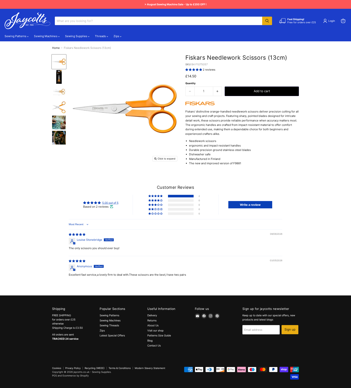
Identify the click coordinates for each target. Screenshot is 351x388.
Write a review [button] (250, 205)
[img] (77, 234)
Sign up (289, 329)
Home (56, 47)
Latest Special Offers (112, 335)
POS (54, 375)
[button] (194, 69)
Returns (151, 320)
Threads (101, 36)
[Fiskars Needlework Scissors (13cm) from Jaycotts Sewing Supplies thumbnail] (59, 62)
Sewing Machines (46, 36)
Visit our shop (155, 330)
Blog (150, 340)
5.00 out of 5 (110, 203)
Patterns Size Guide (159, 335)
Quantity (190, 83)
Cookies (56, 368)
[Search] (267, 21)
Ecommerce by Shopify (76, 375)
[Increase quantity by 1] (217, 91)
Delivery (152, 315)
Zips (117, 36)
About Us (152, 325)
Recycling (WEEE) (95, 368)
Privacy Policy (73, 368)
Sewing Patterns (16, 36)
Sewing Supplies (76, 36)
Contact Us (154, 345)
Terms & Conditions (120, 368)
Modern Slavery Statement (150, 368)
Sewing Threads (109, 325)
